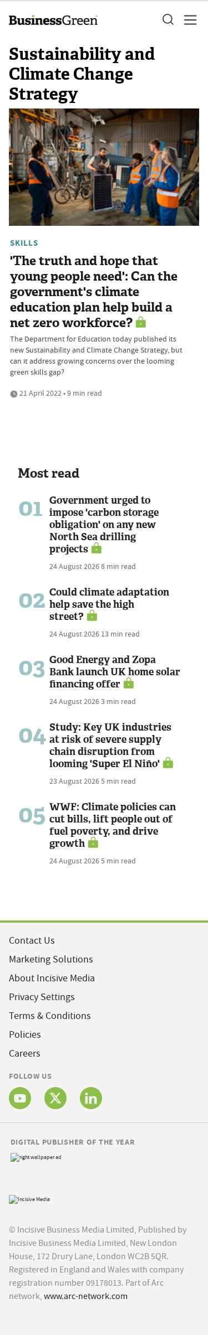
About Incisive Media (52, 978)
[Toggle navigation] (187, 20)
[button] (167, 20)
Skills (24, 243)
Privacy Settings (42, 997)
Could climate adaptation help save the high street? (109, 604)
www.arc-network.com (86, 1296)
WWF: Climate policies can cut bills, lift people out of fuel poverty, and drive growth (112, 825)
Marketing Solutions (51, 959)
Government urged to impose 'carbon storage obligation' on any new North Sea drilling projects (104, 525)
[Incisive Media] (29, 1198)
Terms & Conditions (50, 1016)
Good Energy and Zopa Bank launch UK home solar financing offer (114, 672)
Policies (25, 1034)
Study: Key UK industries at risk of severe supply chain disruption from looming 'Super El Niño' (110, 745)
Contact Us (32, 940)
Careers (24, 1053)
